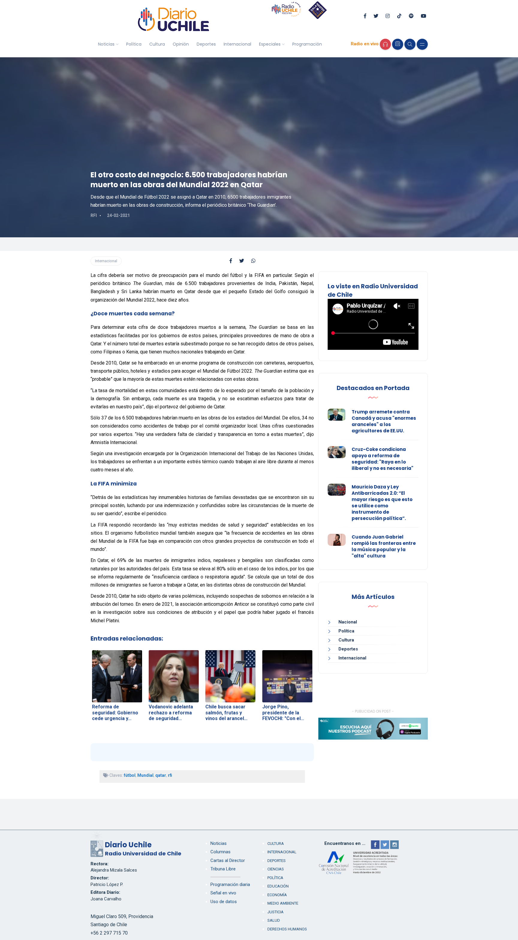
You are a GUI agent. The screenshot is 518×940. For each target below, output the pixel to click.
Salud (273, 920)
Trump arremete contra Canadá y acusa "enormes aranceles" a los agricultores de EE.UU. (384, 421)
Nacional (347, 622)
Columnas (220, 851)
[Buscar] (409, 44)
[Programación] (397, 44)
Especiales (270, 44)
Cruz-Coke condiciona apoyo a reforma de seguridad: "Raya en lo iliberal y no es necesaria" (382, 458)
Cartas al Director (227, 860)
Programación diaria (230, 884)
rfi (170, 775)
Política (133, 44)
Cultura (157, 44)
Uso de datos (223, 901)
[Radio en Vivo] (385, 44)
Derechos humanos (287, 929)
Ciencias (275, 869)
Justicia (275, 912)
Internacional (237, 44)
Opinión (181, 44)
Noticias (106, 44)
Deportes (206, 44)
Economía (277, 895)
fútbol (129, 775)
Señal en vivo (223, 893)
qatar (160, 775)
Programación (307, 44)
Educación (278, 886)
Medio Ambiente (282, 903)
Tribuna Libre (223, 869)
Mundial (145, 775)
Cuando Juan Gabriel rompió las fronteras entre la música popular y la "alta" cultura (384, 546)
